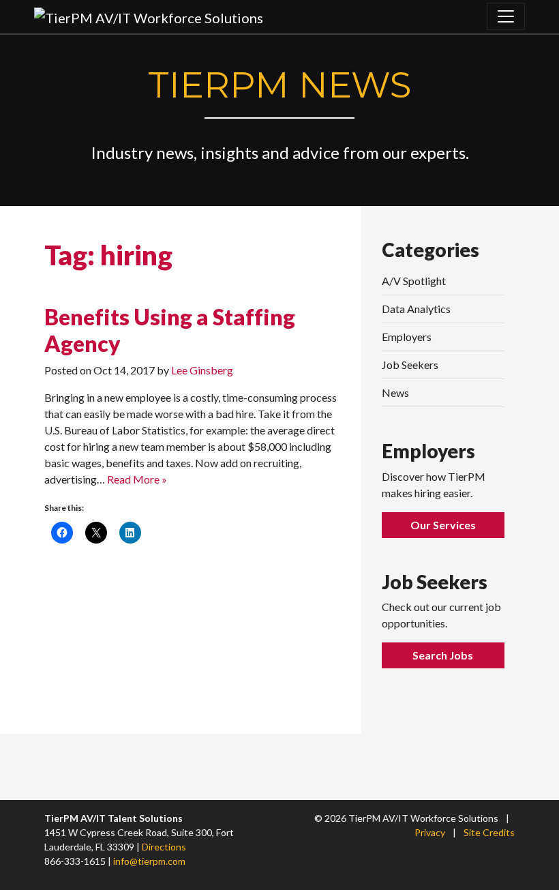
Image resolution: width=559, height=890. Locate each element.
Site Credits (489, 832)
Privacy (429, 832)
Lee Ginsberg (202, 370)
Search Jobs (442, 655)
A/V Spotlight (414, 280)
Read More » (137, 479)
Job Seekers (410, 364)
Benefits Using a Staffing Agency (169, 329)
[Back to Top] (516, 831)
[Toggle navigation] (506, 16)
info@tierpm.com (149, 861)
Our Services (443, 524)
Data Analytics (416, 308)
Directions (164, 846)
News (395, 392)
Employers (407, 336)
